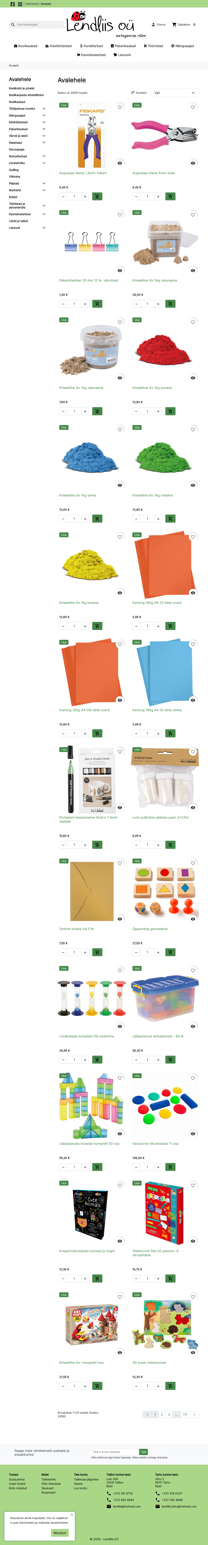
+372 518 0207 (172, 1493)
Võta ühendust (51, 1483)
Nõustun (60, 1533)
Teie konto (81, 1474)
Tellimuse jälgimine (86, 1479)
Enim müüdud (18, 1488)
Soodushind (17, 1479)
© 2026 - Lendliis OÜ (104, 1539)
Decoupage (16, 149)
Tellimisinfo (32, 3)
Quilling (14, 170)
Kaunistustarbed (20, 214)
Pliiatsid (14, 183)
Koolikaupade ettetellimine (26, 95)
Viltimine (14, 176)
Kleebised (15, 142)
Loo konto (80, 1488)
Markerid (15, 190)
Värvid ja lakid (18, 135)
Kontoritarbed (18, 156)
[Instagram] (20, 4)
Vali (175, 92)
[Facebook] (13, 4)
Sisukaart (47, 1488)
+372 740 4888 (172, 1500)
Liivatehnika (17, 163)
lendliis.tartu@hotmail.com (179, 1506)
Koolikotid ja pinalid (21, 88)
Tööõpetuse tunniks (22, 108)
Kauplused (48, 1492)
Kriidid (13, 197)
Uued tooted (17, 1483)
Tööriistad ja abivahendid (17, 205)
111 (185, 1414)
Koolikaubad (17, 102)
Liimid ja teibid (18, 221)
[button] (158, 24)
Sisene (78, 1483)
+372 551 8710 (123, 1493)
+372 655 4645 (123, 1500)
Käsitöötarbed (18, 122)
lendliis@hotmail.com (127, 1506)
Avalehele (20, 79)
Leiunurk (14, 227)
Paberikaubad (18, 129)
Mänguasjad (17, 115)
